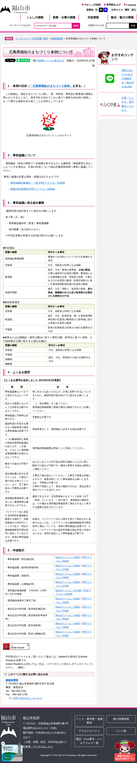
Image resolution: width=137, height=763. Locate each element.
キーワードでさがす (20, 25)
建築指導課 (57, 38)
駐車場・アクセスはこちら (38, 746)
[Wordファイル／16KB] (67, 598)
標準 (127, 10)
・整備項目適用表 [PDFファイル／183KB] (31, 189)
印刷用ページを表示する (50, 60)
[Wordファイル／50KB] (67, 582)
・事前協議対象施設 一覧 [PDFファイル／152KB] (36, 182)
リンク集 (121, 730)
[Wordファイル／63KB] (67, 557)
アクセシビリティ (89, 730)
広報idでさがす (96, 25)
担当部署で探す (40, 38)
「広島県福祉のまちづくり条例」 (51, 86)
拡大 (133, 10)
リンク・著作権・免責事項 (89, 720)
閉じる (3, 743)
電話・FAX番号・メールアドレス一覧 (89, 740)
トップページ (23, 38)
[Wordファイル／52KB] (67, 574)
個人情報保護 (121, 718)
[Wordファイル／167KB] (68, 590)
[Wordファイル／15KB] (67, 632)
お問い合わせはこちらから (27, 698)
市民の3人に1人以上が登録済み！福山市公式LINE (127, 78)
